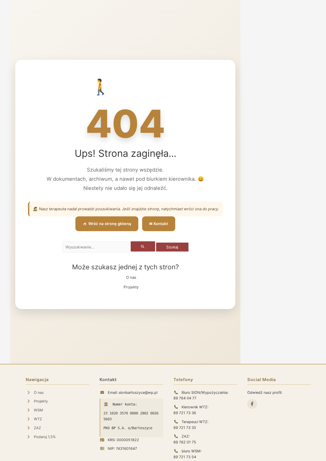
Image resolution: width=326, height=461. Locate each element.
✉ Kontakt (158, 223)
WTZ (37, 419)
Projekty (131, 287)
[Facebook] (252, 404)
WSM (38, 410)
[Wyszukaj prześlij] (143, 246)
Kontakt (108, 379)
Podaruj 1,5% (44, 437)
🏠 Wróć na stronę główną (107, 223)
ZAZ (37, 428)
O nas (131, 277)
